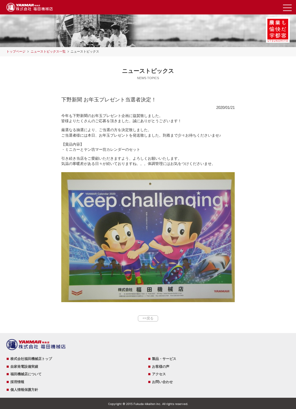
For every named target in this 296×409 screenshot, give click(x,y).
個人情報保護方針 (24, 389)
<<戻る (148, 318)
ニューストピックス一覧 (48, 51)
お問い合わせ (162, 382)
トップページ (15, 51)
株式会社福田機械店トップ (31, 358)
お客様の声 (160, 366)
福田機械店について (26, 374)
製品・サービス (164, 358)
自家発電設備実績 (24, 366)
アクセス (159, 374)
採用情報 (17, 382)
